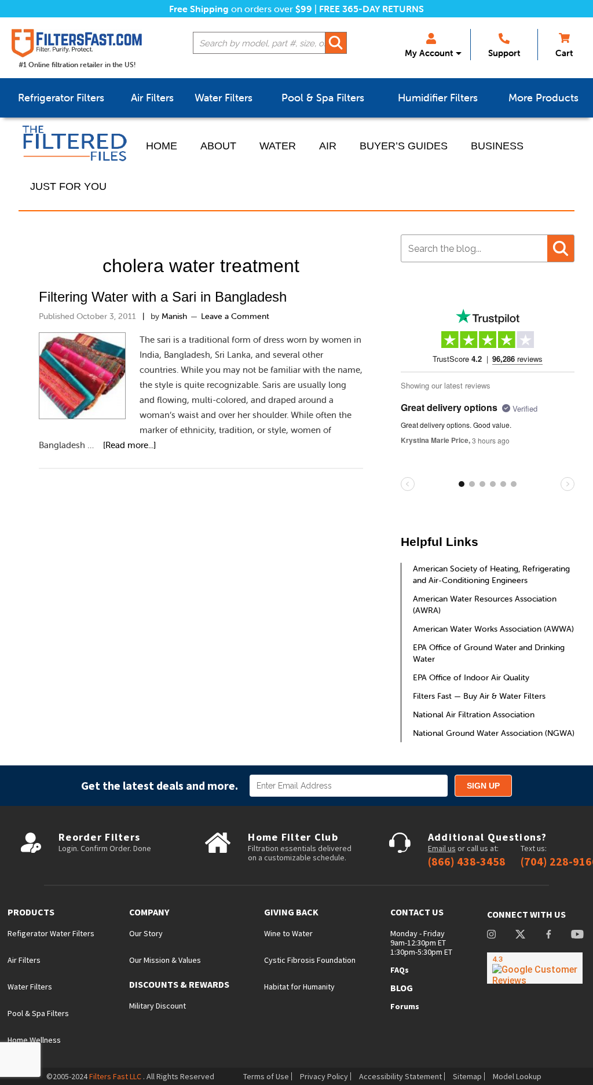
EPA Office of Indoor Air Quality (471, 677)
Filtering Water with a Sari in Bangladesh (163, 297)
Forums (404, 1006)
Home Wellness (34, 1040)
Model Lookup (517, 1076)
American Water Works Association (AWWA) (493, 629)
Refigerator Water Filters (51, 933)
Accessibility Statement (400, 1076)
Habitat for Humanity (299, 986)
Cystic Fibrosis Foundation (310, 960)
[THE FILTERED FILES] (76, 143)
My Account (429, 52)
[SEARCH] (336, 43)
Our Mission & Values (165, 960)
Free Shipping (199, 8)
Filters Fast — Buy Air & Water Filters (479, 696)
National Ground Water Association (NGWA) (493, 733)
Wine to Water (288, 933)
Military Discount (157, 1005)
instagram (491, 935)
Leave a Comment (235, 316)
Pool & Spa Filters (38, 1013)
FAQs (399, 970)
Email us (442, 848)
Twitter (520, 935)
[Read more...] (129, 444)
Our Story (146, 933)
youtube (577, 935)
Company (149, 912)
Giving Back (291, 912)
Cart (564, 52)
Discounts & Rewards (179, 984)
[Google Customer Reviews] (535, 968)
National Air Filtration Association (474, 714)
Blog (401, 988)
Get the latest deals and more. (159, 785)
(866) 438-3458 (467, 861)
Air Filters (24, 960)
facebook (548, 935)
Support (504, 52)
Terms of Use (266, 1076)
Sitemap (467, 1076)
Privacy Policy (324, 1076)
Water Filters (30, 986)
